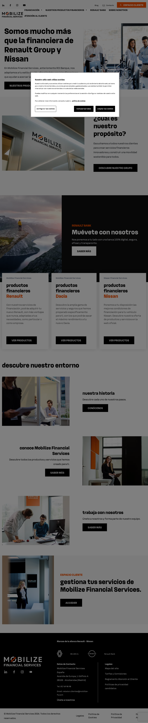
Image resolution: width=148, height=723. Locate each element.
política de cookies (78, 101)
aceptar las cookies (105, 109)
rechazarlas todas (83, 109)
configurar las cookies (46, 109)
